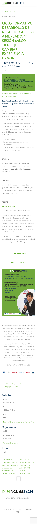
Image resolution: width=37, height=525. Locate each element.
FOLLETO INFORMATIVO (18, 254)
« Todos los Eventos (8, 11)
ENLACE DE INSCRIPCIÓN (19, 263)
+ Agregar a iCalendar (11, 386)
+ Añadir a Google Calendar (13, 384)
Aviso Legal (10, 498)
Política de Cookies (23, 498)
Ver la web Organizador (10, 443)
